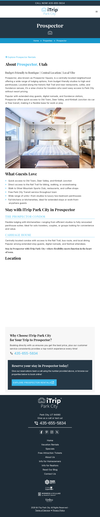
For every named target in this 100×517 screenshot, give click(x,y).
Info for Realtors (50, 465)
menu (96, 11)
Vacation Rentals (50, 444)
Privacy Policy (59, 510)
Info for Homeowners (50, 461)
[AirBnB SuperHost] (50, 489)
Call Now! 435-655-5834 (50, 3)
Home (36, 41)
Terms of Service (42, 510)
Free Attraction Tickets (50, 453)
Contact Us (50, 474)
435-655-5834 (26, 353)
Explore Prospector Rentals (22, 57)
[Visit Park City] (50, 482)
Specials (50, 448)
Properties (47, 41)
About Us (50, 457)
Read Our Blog (50, 469)
